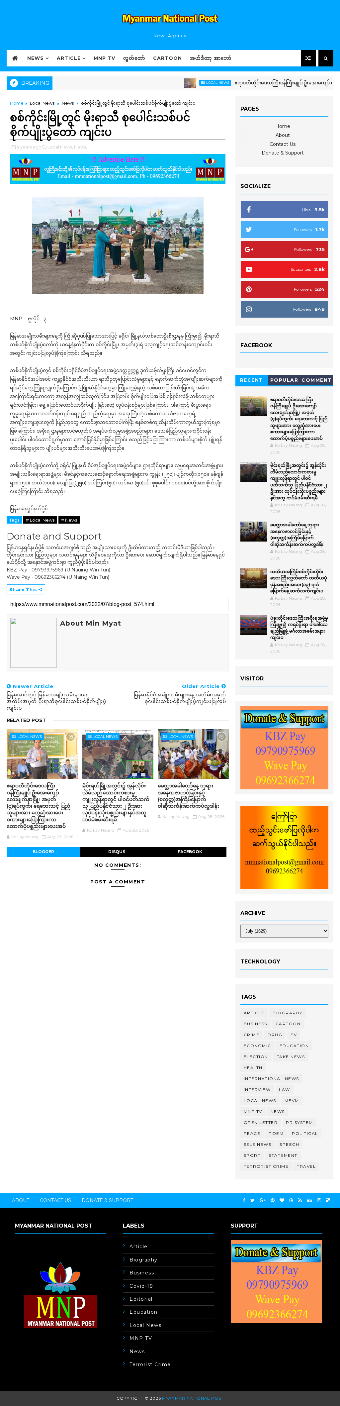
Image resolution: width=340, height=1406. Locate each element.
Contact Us (283, 144)
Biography (287, 1012)
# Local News (40, 520)
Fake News (291, 1056)
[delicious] (328, 1200)
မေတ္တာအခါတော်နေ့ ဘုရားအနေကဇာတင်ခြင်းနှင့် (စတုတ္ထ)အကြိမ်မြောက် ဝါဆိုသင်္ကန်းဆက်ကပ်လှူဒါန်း (188, 795)
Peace (252, 1133)
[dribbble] (291, 1200)
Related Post (26, 720)
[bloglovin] (282, 1200)
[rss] (300, 1200)
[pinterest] (272, 1200)
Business (255, 1023)
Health (253, 1067)
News (35, 58)
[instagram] (319, 1200)
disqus (116, 851)
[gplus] (262, 1200)
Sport (252, 1155)
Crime (252, 1034)
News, (80, 147)
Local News (194, 82)
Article (69, 58)
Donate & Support (283, 153)
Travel (306, 1166)
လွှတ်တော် (134, 58)
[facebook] (244, 1200)
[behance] (309, 1200)
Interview (257, 1089)
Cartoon (167, 58)
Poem (276, 1133)
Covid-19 (141, 1286)
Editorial (141, 1299)
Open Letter (261, 1122)
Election (256, 1056)
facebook (190, 851)
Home (17, 103)
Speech (289, 1144)
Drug (275, 1034)
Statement (283, 1155)
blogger (43, 851)
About (283, 135)
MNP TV (104, 58)
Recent (251, 380)
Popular (284, 380)
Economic (257, 1045)
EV (294, 1034)
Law (284, 1089)
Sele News (258, 1144)
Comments (316, 381)
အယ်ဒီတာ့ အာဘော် (210, 58)
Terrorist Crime (266, 1166)
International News (271, 1078)
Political (305, 1133)
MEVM (292, 1100)
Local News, (60, 147)
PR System (299, 1122)
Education (294, 1045)
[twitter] (252, 1200)
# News (69, 520)
